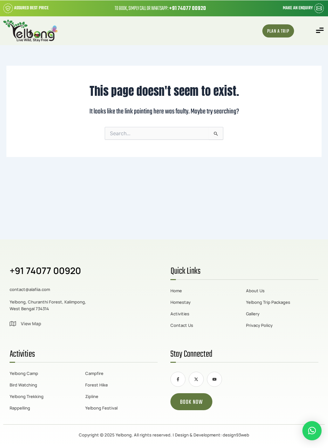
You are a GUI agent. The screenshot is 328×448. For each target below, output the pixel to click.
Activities (179, 314)
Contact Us (181, 325)
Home (176, 291)
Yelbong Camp (24, 373)
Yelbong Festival (101, 408)
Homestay (180, 302)
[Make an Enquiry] (319, 8)
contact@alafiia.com (30, 289)
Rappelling (20, 408)
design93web (236, 435)
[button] (320, 31)
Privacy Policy (259, 325)
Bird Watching (23, 385)
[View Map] (13, 323)
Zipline (91, 396)
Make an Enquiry (298, 8)
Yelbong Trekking (27, 396)
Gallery (252, 314)
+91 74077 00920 (187, 8)
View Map (31, 323)
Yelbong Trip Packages (268, 302)
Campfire (94, 373)
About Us (255, 291)
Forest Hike (96, 385)
